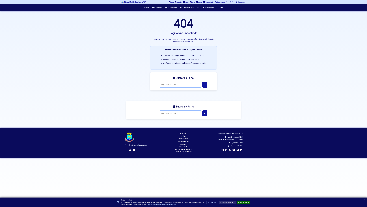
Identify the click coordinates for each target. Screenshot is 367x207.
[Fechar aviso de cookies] (364, 199)
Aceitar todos (244, 202)
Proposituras (183, 147)
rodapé (200, 2)
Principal (183, 134)
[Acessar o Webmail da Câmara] (130, 150)
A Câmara (145, 8)
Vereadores (172, 8)
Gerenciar (213, 202)
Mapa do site (241, 2)
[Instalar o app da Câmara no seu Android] (241, 150)
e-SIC (224, 8)
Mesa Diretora (183, 142)
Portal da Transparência (183, 152)
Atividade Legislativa (190, 8)
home (172, 2)
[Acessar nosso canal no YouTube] (233, 150)
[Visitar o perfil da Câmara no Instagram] (226, 150)
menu (186, 2)
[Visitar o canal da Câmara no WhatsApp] (230, 150)
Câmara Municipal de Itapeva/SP (135, 2)
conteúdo (179, 2)
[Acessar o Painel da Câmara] (126, 150)
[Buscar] (204, 85)
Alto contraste (220, 2)
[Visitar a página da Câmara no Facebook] (223, 150)
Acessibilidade (209, 2)
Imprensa (158, 8)
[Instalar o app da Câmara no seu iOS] (238, 150)
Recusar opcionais (228, 202)
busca (193, 2)
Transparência (210, 8)
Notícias (183, 136)
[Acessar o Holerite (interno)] (134, 150)
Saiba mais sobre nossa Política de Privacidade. (162, 205)
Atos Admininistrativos (183, 149)
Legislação (183, 144)
